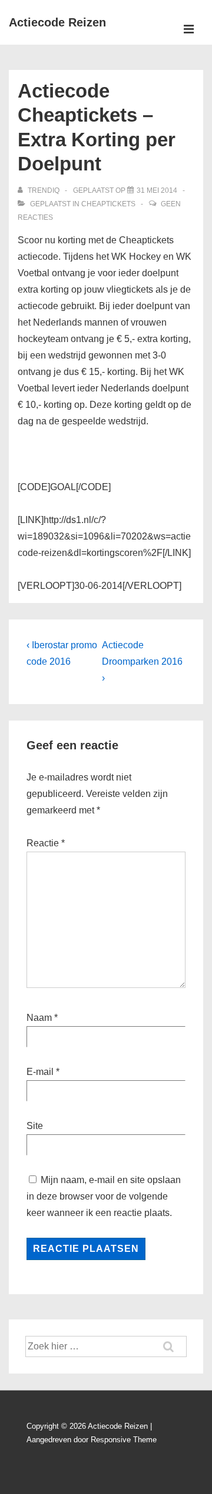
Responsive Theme (124, 1439)
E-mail (40, 1072)
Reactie (45, 843)
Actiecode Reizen (57, 22)
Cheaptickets (108, 204)
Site (34, 1126)
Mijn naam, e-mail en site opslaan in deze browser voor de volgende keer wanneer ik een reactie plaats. (103, 1196)
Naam (39, 1018)
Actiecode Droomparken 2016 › (142, 661)
